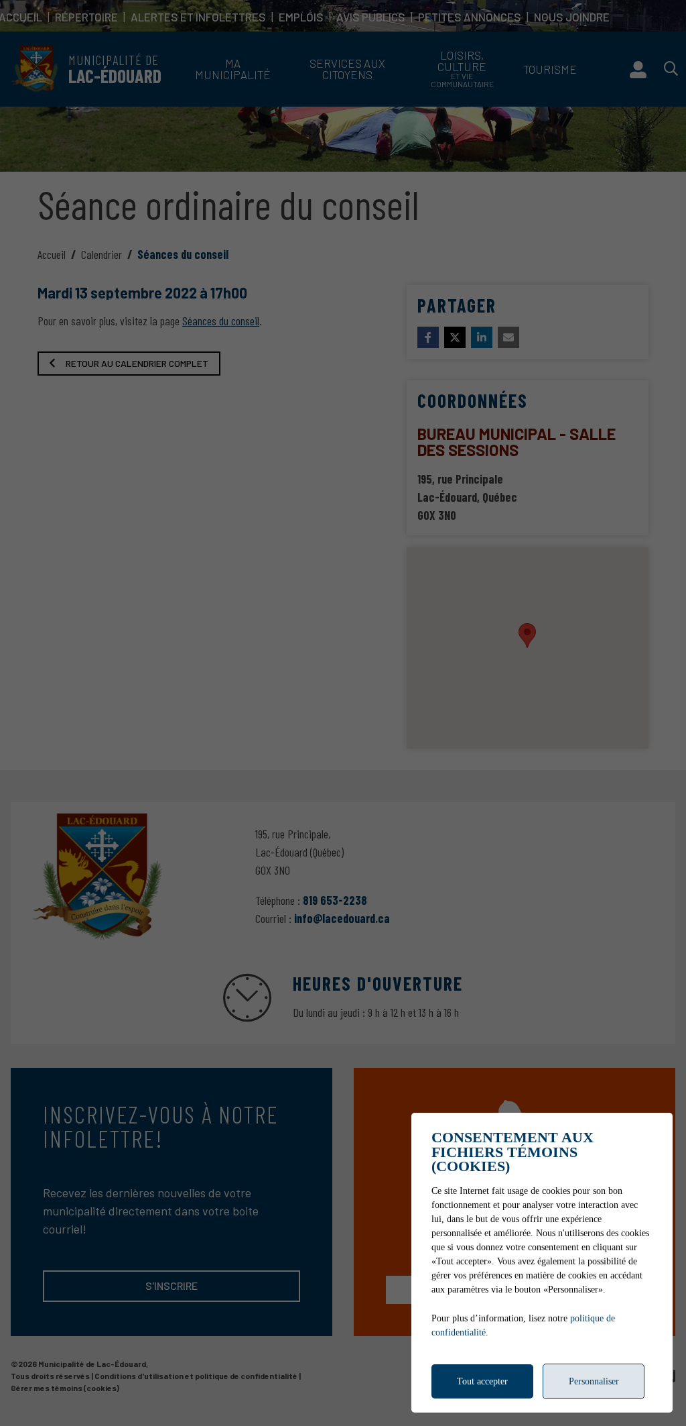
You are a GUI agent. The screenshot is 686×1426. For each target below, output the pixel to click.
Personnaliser (594, 1381)
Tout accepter (482, 1381)
